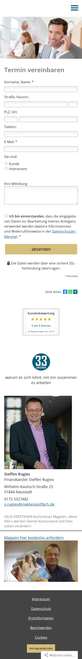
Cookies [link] (41, 637)
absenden (41, 249)
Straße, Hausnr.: (17, 97)
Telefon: (10, 127)
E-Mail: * (10, 141)
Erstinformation (41, 618)
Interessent (17, 169)
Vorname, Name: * (19, 82)
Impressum (41, 599)
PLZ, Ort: (11, 112)
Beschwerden (41, 627)
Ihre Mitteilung (15, 183)
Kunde (13, 163)
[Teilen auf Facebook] (65, 292)
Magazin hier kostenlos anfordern (34, 537)
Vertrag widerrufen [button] (41, 648)
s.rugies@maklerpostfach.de (29, 504)
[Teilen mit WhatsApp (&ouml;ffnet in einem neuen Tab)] (70, 292)
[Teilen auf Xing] (75, 292)
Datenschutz (41, 608)
